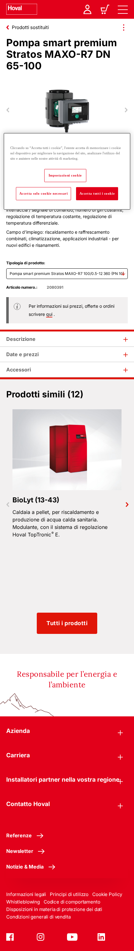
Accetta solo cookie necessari (43, 193)
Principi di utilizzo (69, 894)
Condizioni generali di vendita (38, 917)
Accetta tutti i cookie (97, 193)
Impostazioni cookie (65, 175)
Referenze (19, 835)
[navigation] (123, 9)
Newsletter (19, 851)
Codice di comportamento (72, 902)
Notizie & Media (25, 867)
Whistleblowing (23, 902)
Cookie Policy (107, 894)
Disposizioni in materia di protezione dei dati (54, 909)
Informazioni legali (26, 894)
